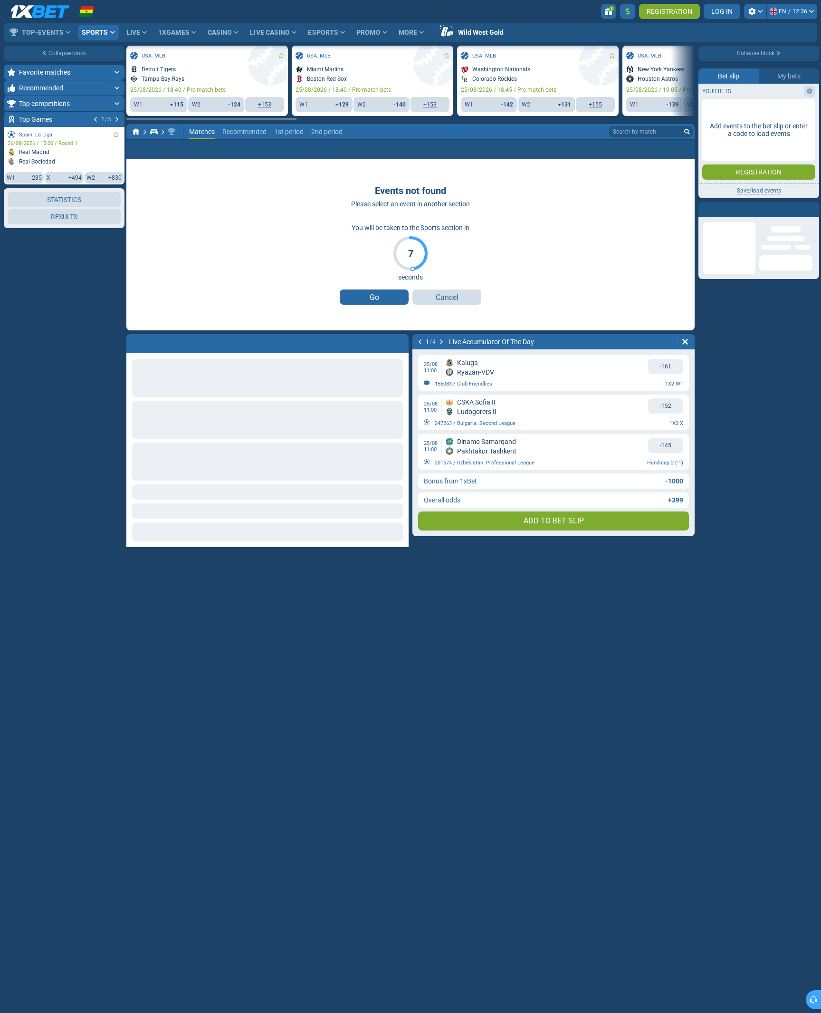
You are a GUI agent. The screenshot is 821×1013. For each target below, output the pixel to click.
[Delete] (685, 341)
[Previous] (95, 119)
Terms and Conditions (763, 169)
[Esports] (154, 131)
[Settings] (755, 11)
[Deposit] (627, 11)
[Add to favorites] (116, 134)
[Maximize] (116, 72)
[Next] (117, 119)
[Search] (687, 131)
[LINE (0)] (136, 131)
